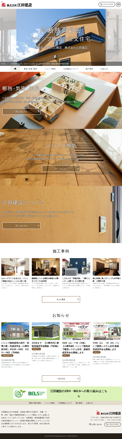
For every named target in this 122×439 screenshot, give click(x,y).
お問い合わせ (97, 424)
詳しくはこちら (21, 111)
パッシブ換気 (50, 69)
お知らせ (104, 69)
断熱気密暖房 (30, 69)
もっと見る (61, 299)
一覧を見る (61, 379)
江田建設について (70, 69)
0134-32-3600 (108, 4)
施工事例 (89, 69)
